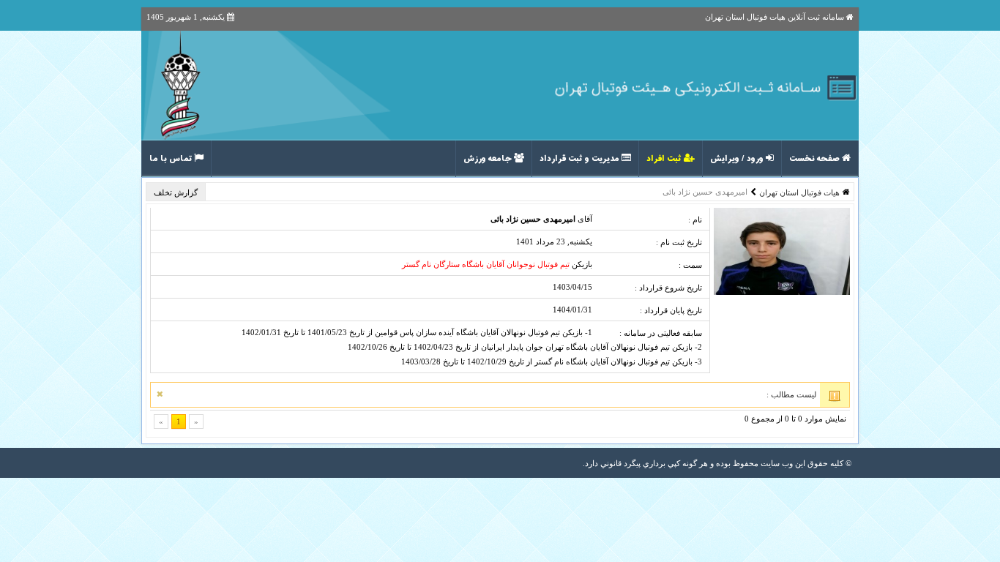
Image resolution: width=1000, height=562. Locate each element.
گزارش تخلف (177, 192)
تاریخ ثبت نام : (679, 242)
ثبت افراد (665, 159)
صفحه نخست (815, 159)
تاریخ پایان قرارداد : (671, 310)
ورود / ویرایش (738, 159)
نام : (695, 219)
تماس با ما (171, 159)
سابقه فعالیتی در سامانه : (660, 333)
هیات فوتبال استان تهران (799, 192)
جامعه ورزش (488, 159)
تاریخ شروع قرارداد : (668, 287)
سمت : (690, 265)
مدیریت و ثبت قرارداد (581, 159)
